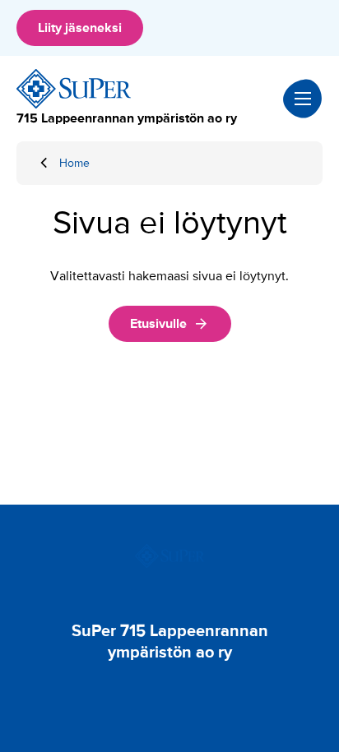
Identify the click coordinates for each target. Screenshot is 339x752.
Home (74, 163)
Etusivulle (158, 324)
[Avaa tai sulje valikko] (303, 98)
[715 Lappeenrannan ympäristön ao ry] (74, 88)
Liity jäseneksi (80, 28)
